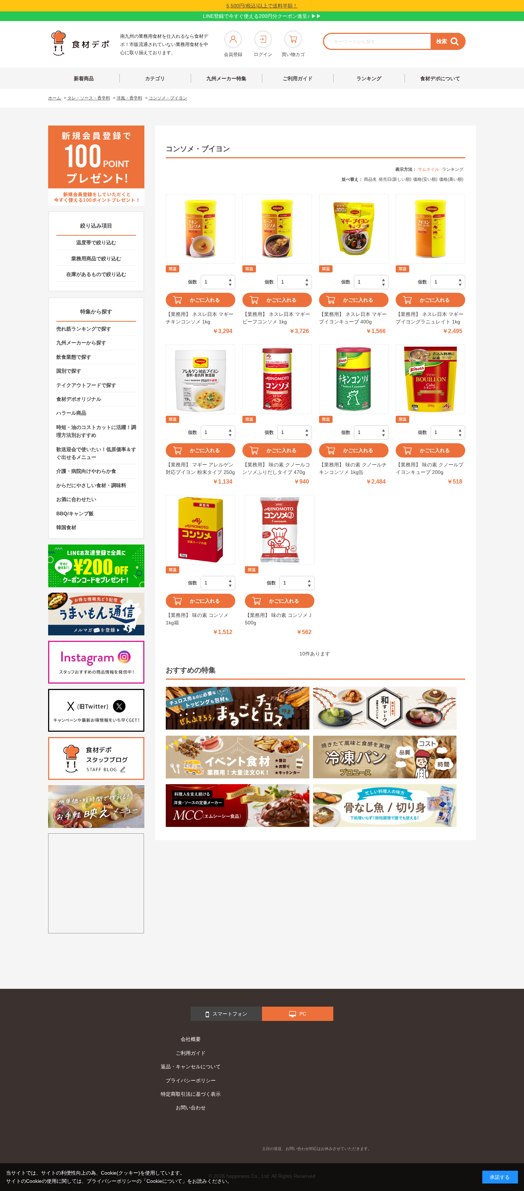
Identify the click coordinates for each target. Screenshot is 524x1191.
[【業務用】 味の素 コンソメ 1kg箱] (200, 529)
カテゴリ (155, 78)
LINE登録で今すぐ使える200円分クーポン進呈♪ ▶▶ (262, 16)
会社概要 (191, 1039)
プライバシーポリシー (191, 1080)
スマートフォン (229, 1014)
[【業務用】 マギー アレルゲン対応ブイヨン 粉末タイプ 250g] (200, 379)
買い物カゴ (293, 54)
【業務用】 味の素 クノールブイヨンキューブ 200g (429, 468)
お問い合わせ (191, 1107)
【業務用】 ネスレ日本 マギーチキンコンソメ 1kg (199, 317)
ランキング (368, 78)
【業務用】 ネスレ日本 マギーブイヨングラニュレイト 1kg (429, 317)
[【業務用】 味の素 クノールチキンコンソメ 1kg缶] (354, 379)
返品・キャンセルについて (191, 1066)
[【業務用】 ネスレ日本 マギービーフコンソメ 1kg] (277, 229)
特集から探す (96, 311)
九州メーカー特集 (226, 78)
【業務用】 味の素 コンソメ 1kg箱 (197, 618)
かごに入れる (205, 300)
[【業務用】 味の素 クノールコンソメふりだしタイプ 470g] (277, 379)
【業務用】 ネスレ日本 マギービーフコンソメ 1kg (276, 317)
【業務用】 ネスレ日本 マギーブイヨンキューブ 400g (353, 317)
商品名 (370, 179)
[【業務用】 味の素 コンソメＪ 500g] (279, 529)
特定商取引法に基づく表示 (191, 1094)
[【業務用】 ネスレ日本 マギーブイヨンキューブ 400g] (354, 229)
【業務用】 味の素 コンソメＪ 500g (279, 618)
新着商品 (84, 78)
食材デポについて (440, 78)
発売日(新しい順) (395, 179)
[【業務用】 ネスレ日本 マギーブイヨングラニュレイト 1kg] (430, 229)
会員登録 (233, 54)
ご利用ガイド (298, 78)
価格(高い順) (451, 179)
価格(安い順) (425, 179)
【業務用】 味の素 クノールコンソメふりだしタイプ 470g (276, 468)
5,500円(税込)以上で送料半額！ (262, 6)
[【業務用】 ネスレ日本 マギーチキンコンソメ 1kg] (200, 229)
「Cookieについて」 (164, 1181)
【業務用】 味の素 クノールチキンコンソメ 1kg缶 (353, 468)
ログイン (263, 54)
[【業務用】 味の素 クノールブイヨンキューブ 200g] (430, 379)
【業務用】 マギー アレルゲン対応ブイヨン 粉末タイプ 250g (200, 468)
